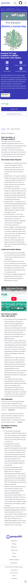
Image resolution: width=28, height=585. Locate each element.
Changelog (14, 578)
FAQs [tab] (8, 129)
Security (18, 8)
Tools (14, 553)
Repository (14, 540)
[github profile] (20, 3)
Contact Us (14, 550)
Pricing (14, 544)
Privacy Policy (14, 570)
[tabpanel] (14, 332)
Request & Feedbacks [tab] (7, 133)
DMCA (14, 575)
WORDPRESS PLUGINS (10, 8)
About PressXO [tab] (15, 129)
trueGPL (2, 8)
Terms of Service (14, 572)
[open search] (15, 3)
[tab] (3, 129)
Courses (14, 556)
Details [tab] (3, 129)
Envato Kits (14, 563)
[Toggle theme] (25, 581)
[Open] (25, 3)
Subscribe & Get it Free (14, 114)
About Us (14, 547)
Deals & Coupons (14, 559)
